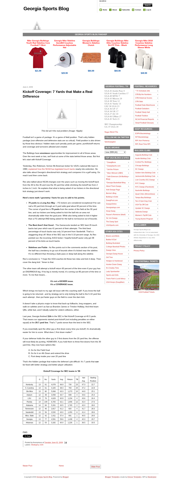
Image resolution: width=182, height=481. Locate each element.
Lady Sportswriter (113, 272)
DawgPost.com (112, 200)
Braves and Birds (112, 236)
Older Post (95, 467)
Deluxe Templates (134, 477)
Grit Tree (109, 257)
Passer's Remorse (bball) (116, 215)
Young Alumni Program (144, 219)
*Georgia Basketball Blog (116, 183)
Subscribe (126, 10)
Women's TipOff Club (143, 215)
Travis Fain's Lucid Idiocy (115, 279)
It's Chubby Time (112, 268)
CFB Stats (139, 102)
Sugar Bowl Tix (111, 131)
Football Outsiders (142, 109)
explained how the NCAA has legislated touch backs (51, 169)
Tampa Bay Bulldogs (143, 198)
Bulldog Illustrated (113, 243)
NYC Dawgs (140, 183)
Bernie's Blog (111, 193)
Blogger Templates (112, 477)
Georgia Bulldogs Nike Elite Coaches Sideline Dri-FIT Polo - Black (117, 42)
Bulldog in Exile (112, 197)
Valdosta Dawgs (141, 212)
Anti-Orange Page (113, 190)
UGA (41, 445)
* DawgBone (111, 162)
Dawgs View (111, 250)
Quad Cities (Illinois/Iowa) (145, 194)
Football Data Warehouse (145, 105)
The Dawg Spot (112, 222)
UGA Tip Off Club (141, 205)
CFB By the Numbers (143, 94)
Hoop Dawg (110, 211)
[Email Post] (65, 443)
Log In (148, 10)
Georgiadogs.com (113, 207)
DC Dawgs (139, 169)
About (114, 10)
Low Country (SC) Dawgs (145, 180)
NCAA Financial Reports (144, 119)
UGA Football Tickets (146, 292)
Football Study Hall (142, 112)
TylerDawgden (110, 142)
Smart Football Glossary (144, 123)
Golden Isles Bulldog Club (145, 173)
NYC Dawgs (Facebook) (144, 187)
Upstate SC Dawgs (142, 208)
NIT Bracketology (141, 137)
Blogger (66, 477)
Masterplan (152, 477)
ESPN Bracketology (142, 133)
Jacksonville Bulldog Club (145, 176)
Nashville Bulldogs (142, 190)
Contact (138, 10)
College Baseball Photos (115, 247)
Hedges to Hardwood (114, 261)
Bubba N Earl (111, 240)
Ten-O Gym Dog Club (143, 201)
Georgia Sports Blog (46, 8)
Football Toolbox (141, 116)
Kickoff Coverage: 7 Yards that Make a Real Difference (57, 94)
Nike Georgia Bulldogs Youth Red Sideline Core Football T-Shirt (38, 42)
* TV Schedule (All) (142, 91)
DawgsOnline (111, 204)
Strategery (35, 445)
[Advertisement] (56, 458)
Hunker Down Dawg (114, 264)
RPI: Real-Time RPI (142, 144)
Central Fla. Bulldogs (143, 162)
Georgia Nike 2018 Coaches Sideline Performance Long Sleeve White (144, 44)
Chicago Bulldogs (142, 166)
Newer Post (27, 466)
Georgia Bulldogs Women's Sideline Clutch (91, 42)
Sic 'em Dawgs (111, 218)
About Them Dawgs (113, 186)
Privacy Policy (139, 251)
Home (105, 10)
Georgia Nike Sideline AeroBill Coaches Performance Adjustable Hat (64, 44)
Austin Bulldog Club (143, 158)
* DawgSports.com (113, 166)
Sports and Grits (112, 275)
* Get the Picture (112, 169)
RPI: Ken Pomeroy (142, 141)
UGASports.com (112, 225)
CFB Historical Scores (143, 98)
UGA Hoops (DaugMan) (115, 282)
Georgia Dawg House (114, 254)
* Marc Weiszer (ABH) (114, 173)
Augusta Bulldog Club (143, 155)
